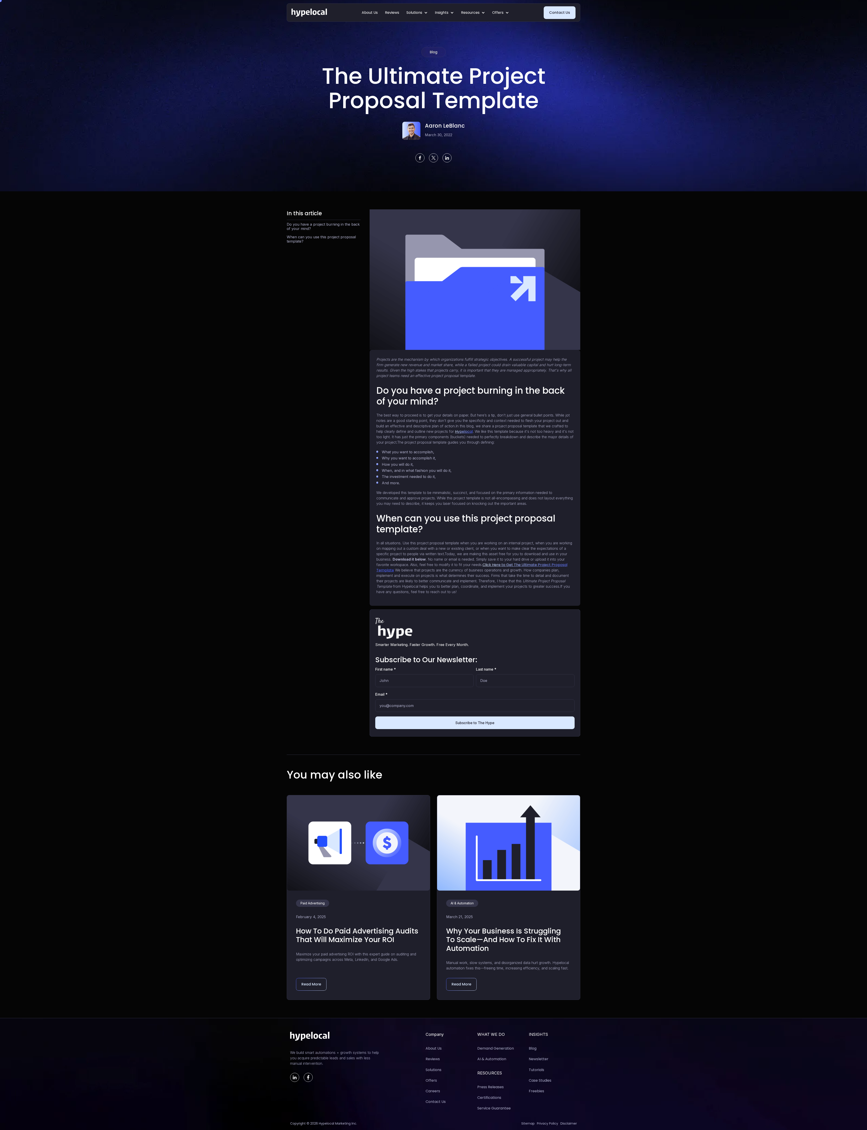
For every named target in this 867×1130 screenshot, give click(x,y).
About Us (370, 12)
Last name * (486, 669)
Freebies (536, 1091)
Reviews (392, 12)
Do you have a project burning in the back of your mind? (323, 226)
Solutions (414, 12)
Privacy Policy (547, 1123)
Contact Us (559, 12)
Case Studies (540, 1080)
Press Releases (490, 1087)
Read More (311, 984)
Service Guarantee (494, 1108)
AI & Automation (491, 1059)
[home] (309, 13)
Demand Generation (495, 1048)
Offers (497, 12)
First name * (385, 669)
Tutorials (536, 1069)
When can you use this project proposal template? (321, 239)
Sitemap (528, 1123)
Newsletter (538, 1059)
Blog (532, 1048)
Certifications (489, 1097)
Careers (433, 1091)
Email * (381, 694)
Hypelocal (464, 431)
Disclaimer (568, 1123)
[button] (417, 12)
